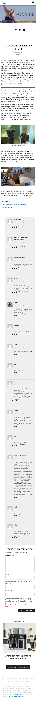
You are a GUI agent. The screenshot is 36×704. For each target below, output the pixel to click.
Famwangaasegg (19, 258)
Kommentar (10, 555)
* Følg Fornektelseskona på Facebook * (14, 204)
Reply (15, 228)
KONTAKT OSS (13, 681)
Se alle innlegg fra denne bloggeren (18, 667)
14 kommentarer (18, 52)
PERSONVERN (23, 679)
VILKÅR (31, 679)
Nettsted (8, 591)
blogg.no (18, 694)
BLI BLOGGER (23, 681)
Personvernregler (20, 614)
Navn (7, 574)
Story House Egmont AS (15, 696)
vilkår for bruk (27, 614)
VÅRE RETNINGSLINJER (9, 679)
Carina (16, 302)
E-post (17, 582)
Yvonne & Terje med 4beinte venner (21, 239)
